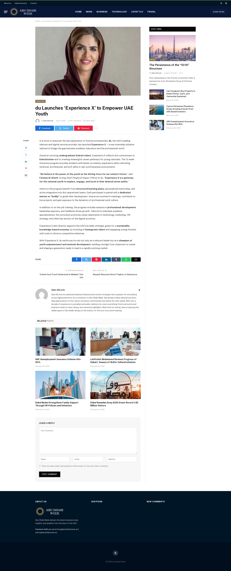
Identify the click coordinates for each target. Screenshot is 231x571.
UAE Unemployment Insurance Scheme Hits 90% (58, 361)
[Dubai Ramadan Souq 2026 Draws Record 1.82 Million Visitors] (115, 385)
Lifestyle (137, 12)
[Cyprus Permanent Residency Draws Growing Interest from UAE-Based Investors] (156, 110)
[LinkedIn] (26, 161)
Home (78, 12)
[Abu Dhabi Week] (22, 12)
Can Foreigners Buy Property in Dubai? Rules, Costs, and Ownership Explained (180, 93)
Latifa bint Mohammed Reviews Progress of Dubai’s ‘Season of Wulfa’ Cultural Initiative (113, 361)
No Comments (76, 121)
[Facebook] (26, 148)
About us (7, 3)
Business (102, 12)
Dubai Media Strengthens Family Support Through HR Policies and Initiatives (56, 404)
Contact (33, 3)
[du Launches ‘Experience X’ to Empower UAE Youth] (88, 61)
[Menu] (5, 12)
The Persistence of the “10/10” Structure (169, 66)
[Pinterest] (26, 168)
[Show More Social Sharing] (96, 128)
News (89, 12)
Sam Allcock (48, 121)
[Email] (26, 175)
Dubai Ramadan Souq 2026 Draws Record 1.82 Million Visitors (114, 404)
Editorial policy (21, 3)
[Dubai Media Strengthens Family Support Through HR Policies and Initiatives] (60, 385)
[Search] (226, 3)
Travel (151, 12)
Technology (119, 12)
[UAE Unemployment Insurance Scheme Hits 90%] (60, 342)
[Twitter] (26, 154)
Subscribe (219, 12)
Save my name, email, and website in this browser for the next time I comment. (75, 466)
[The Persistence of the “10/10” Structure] (172, 48)
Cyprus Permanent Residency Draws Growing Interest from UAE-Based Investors (180, 109)
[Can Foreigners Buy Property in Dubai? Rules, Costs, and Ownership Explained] (156, 94)
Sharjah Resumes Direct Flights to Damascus (115, 274)
